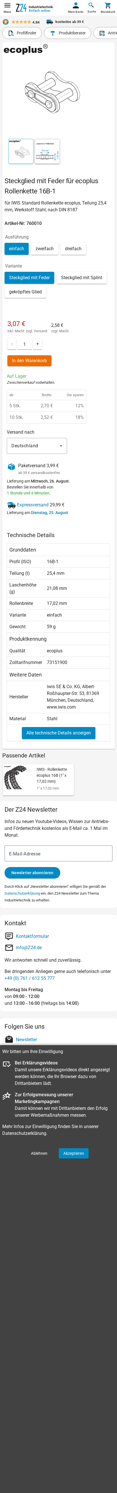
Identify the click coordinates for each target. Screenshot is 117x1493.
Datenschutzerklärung (22, 893)
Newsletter (26, 1039)
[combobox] (36, 445)
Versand (40, 331)
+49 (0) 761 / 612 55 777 (30, 978)
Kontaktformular (32, 936)
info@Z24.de (29, 947)
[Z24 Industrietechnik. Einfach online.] (35, 8)
